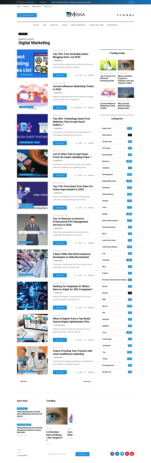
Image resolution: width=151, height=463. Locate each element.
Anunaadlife (23, 456)
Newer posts (87, 381)
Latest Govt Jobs (96, 25)
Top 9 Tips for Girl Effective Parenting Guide (107, 78)
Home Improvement (26, 207)
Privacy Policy (36, 6)
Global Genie (58, 228)
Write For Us (112, 25)
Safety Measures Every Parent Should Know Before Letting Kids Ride (29, 430)
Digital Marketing (78, 25)
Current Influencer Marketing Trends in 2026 (88, 2)
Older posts (23, 381)
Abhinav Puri (58, 60)
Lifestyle (54, 25)
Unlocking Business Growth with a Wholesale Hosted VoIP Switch (29, 414)
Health (36, 25)
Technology (22, 408)
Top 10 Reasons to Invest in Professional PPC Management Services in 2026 (70, 221)
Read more (60, 75)
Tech (45, 25)
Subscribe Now (28, 15)
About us (26, 6)
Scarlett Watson (60, 325)
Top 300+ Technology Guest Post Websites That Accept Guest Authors (71, 121)
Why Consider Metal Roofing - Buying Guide (124, 105)
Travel (65, 25)
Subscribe (82, 454)
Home (18, 6)
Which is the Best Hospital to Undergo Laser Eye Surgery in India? (126, 79)
